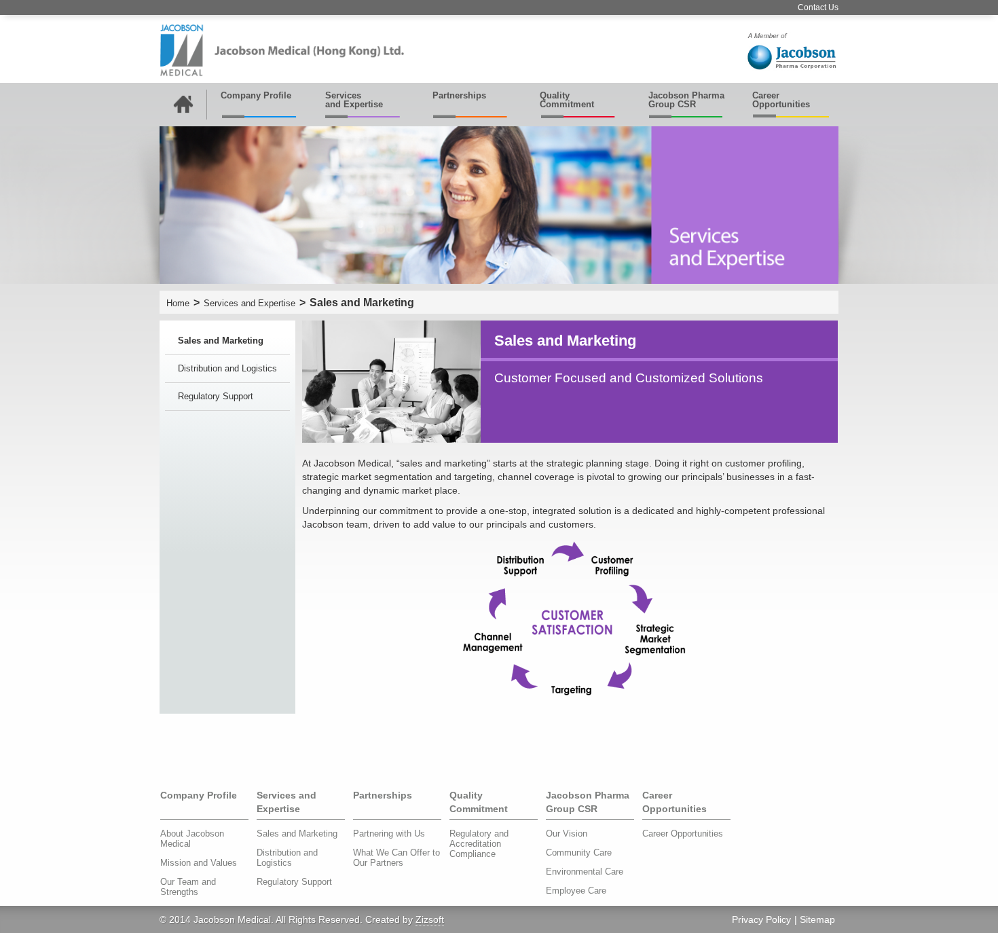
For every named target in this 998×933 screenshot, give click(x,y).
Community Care (579, 852)
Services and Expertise (354, 99)
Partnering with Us (389, 833)
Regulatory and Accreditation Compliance (479, 843)
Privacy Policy (761, 919)
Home (177, 303)
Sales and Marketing (220, 340)
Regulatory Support (215, 396)
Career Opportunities (781, 99)
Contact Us (818, 7)
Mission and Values (198, 863)
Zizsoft (429, 919)
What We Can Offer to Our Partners (396, 857)
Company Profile (256, 95)
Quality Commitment (567, 99)
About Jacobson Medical (192, 838)
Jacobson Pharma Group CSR (686, 99)
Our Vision (566, 833)
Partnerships (459, 95)
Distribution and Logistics (227, 368)
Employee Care (576, 890)
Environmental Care (584, 871)
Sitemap (817, 919)
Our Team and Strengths (188, 887)
